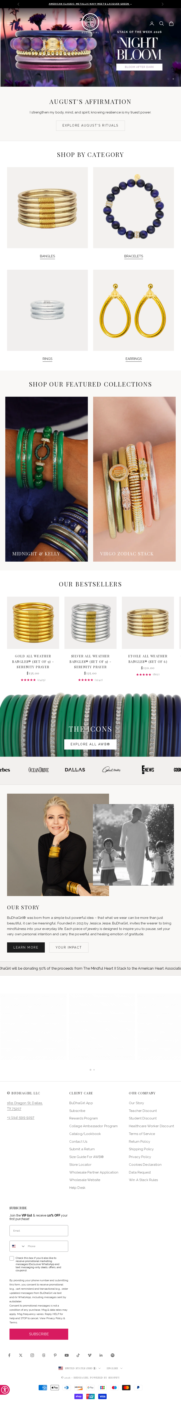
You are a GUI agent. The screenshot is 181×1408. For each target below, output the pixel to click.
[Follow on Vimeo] (89, 1355)
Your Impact (69, 947)
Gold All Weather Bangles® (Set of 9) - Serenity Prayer (33, 661)
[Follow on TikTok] (78, 1355)
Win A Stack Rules (143, 1180)
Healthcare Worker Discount (151, 1126)
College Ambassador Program (93, 1126)
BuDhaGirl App (81, 1103)
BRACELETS (133, 256)
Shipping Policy (141, 1149)
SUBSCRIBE (39, 1334)
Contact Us (78, 1142)
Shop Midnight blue (60, 66)
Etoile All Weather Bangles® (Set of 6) (148, 659)
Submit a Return (82, 1149)
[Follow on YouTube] (66, 1355)
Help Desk (77, 1188)
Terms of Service (142, 1134)
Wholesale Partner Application (93, 1172)
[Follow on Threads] (43, 1355)
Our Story (136, 1103)
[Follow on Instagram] (32, 1355)
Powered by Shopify (105, 1377)
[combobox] (18, 1246)
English (112, 1368)
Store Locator (80, 1165)
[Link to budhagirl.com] (33, 623)
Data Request (140, 1172)
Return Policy (139, 1142)
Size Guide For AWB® (86, 1157)
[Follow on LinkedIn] (101, 1355)
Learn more (25, 947)
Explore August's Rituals (90, 125)
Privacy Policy (140, 1157)
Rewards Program (83, 1118)
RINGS (47, 359)
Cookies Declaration (145, 1165)
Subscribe (77, 1111)
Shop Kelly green (120, 66)
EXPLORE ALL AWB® (90, 744)
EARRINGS (134, 359)
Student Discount (142, 1118)
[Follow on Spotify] (112, 1355)
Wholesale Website (84, 1180)
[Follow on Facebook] (9, 1355)
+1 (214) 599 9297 (20, 1117)
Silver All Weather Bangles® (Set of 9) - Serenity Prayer (90, 661)
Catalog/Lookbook (85, 1134)
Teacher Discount (143, 1111)
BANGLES (47, 256)
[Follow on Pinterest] (55, 1355)
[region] (90, 47)
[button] (33, 1027)
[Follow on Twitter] (21, 1355)
